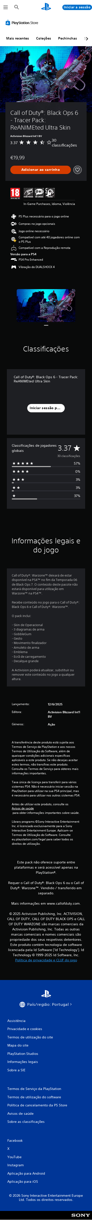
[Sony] (81, 1219)
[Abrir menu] (5, 7)
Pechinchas (67, 38)
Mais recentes (17, 38)
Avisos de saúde (23, 808)
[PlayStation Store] (23, 23)
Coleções (43, 38)
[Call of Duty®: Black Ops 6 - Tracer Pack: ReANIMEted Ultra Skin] (46, 305)
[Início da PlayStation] (46, 7)
